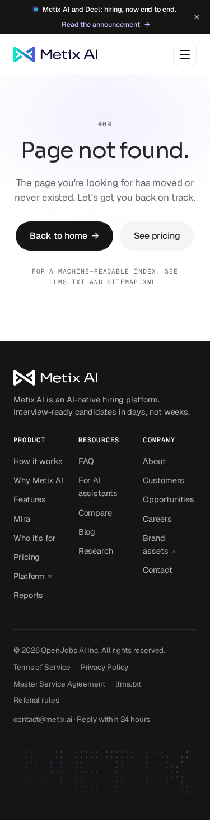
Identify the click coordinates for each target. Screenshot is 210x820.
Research (95, 550)
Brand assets (170, 544)
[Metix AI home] (105, 378)
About (154, 461)
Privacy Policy (104, 667)
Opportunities (168, 499)
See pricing (157, 236)
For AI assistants (98, 486)
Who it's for (34, 537)
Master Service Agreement (59, 684)
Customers (163, 480)
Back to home (64, 236)
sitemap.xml (131, 281)
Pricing (26, 557)
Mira (21, 518)
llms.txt (67, 281)
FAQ (86, 461)
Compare (95, 512)
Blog (87, 531)
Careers (157, 518)
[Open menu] (185, 54)
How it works (38, 461)
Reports (28, 595)
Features (29, 499)
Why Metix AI (38, 480)
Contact (157, 569)
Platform (40, 575)
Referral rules (36, 700)
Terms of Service (42, 667)
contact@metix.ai (42, 719)
